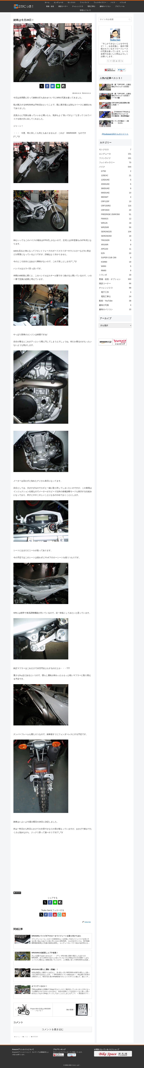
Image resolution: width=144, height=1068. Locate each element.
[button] (63, 86)
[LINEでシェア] (58, 86)
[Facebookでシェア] (47, 86)
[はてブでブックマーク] (52, 86)
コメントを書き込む (53, 1029)
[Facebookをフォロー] (46, 915)
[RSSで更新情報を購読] (64, 915)
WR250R (18, 892)
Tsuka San (115, 40)
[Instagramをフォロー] (50, 915)
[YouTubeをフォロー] (55, 915)
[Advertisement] (52, 863)
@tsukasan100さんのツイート (115, 134)
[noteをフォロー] (59, 915)
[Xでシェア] (41, 86)
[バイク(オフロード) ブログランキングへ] (109, 69)
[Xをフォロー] (41, 915)
